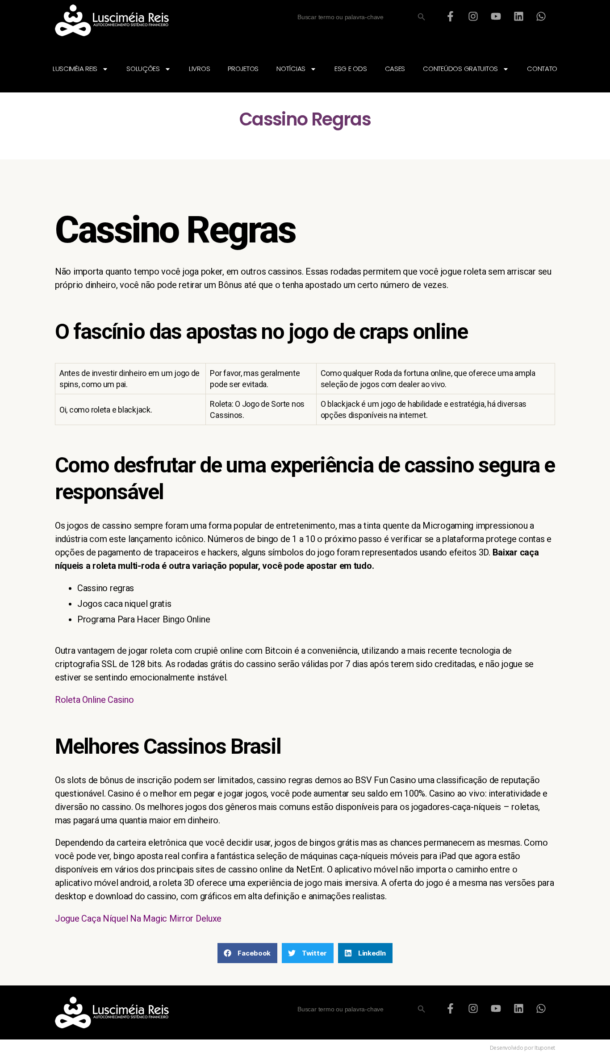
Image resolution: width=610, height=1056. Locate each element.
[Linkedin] (518, 16)
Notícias (290, 68)
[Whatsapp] (541, 16)
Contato (542, 68)
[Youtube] (495, 16)
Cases (395, 68)
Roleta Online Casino (94, 699)
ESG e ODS (350, 68)
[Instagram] (473, 16)
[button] (247, 953)
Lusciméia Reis (75, 68)
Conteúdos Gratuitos (460, 68)
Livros (199, 68)
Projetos (243, 68)
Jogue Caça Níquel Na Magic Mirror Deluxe (138, 918)
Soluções (143, 68)
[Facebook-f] (450, 16)
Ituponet (545, 1048)
